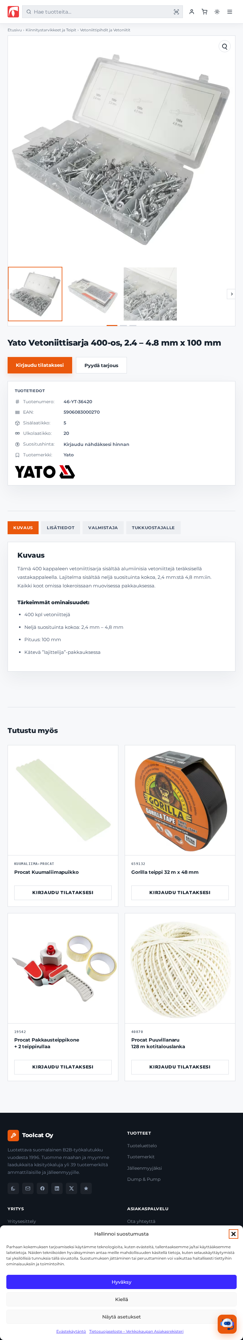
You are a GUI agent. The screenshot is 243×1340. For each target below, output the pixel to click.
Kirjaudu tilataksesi (40, 365)
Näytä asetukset (121, 1317)
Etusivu (15, 30)
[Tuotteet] (204, 11)
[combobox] (101, 12)
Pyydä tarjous (101, 365)
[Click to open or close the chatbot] (227, 1324)
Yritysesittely (22, 1221)
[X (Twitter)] (71, 1188)
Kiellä (121, 1299)
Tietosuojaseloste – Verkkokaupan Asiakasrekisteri (136, 1331)
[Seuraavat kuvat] (232, 294)
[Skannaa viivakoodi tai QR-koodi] (176, 12)
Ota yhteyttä (141, 1221)
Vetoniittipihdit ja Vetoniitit (105, 30)
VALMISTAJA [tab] (103, 527)
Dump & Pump (143, 1179)
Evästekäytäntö (71, 1331)
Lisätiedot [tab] (61, 527)
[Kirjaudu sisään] (191, 11)
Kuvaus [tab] (23, 527)
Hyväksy (121, 1282)
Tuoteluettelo (142, 1146)
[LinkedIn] (57, 1188)
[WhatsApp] (13, 1188)
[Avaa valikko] (229, 11)
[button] (233, 1234)
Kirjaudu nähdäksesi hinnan (96, 444)
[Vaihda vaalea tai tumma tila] (217, 11)
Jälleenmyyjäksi (144, 1168)
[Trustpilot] (86, 1188)
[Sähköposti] (28, 1188)
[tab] (112, 325)
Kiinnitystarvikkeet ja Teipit (51, 30)
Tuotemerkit (141, 1157)
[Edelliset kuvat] (11, 294)
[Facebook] (42, 1188)
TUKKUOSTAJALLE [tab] (153, 527)
